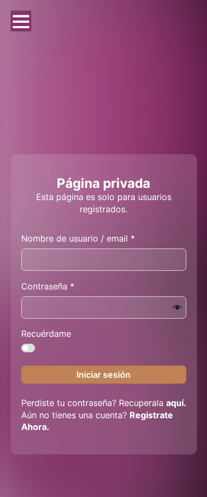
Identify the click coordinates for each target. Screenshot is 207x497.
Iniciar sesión (103, 374)
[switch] (28, 348)
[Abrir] (21, 21)
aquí (175, 402)
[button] (177, 307)
